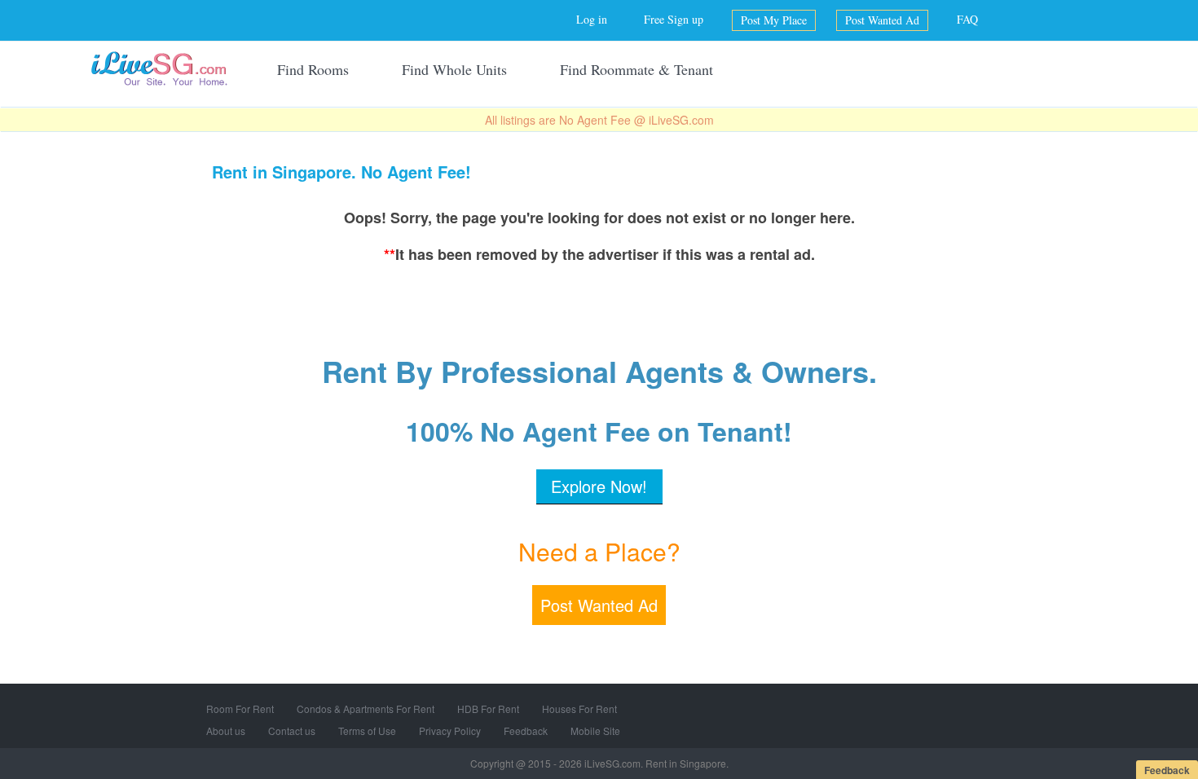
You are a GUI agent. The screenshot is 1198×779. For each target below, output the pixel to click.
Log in (591, 19)
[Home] (159, 68)
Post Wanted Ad (882, 20)
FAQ (967, 19)
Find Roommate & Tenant (636, 69)
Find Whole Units (454, 69)
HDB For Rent (488, 708)
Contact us (291, 730)
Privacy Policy (450, 730)
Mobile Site (595, 730)
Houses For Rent (579, 708)
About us (225, 730)
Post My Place (774, 20)
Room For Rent (240, 708)
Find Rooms (313, 69)
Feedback (526, 730)
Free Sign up (673, 19)
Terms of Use (367, 730)
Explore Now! (599, 486)
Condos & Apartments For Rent (365, 708)
